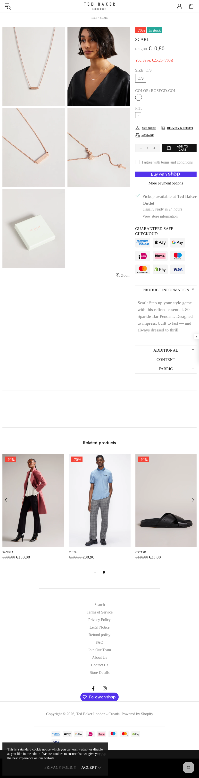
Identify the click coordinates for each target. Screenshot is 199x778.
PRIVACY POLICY (60, 767)
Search (99, 605)
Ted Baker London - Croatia (99, 6)
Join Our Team (99, 650)
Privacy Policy (99, 620)
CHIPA (73, 552)
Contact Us (99, 665)
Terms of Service (100, 612)
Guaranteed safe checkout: (154, 231)
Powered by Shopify (137, 714)
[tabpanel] (33, 511)
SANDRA (7, 552)
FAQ (99, 642)
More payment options (166, 183)
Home (94, 18)
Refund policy (99, 635)
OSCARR (140, 552)
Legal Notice (99, 627)
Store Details (99, 672)
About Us (99, 657)
